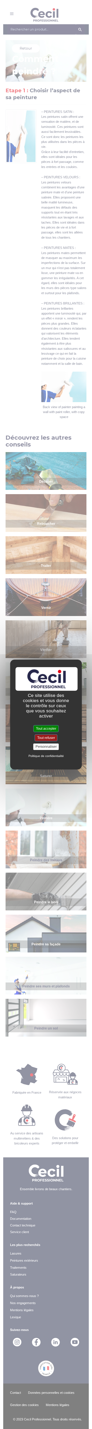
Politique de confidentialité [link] (46, 756)
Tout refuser (46, 738)
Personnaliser (46, 747)
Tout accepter (46, 728)
